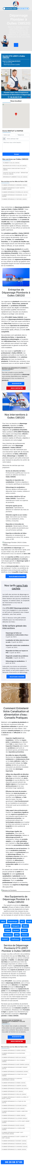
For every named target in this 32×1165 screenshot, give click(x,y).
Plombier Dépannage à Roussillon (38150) (15, 1088)
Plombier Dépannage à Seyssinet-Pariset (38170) (14, 1068)
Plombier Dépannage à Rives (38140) (13, 1125)
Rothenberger (12, 921)
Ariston (7, 930)
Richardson (8, 935)
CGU (12, 1157)
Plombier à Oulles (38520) (11, 162)
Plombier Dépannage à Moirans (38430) (14, 1143)
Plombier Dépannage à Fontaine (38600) (14, 199)
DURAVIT (5, 939)
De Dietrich (26, 939)
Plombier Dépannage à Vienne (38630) (13, 1115)
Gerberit (16, 930)
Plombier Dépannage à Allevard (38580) (14, 1118)
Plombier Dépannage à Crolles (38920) (14, 1094)
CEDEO (24, 930)
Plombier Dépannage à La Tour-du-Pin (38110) (14, 1102)
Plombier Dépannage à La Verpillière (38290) (13, 1129)
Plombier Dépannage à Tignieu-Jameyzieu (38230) (15, 1112)
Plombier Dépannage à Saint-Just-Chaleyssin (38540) (13, 1133)
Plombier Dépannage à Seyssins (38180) (14, 1105)
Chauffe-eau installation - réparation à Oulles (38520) (15, 173)
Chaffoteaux (15, 939)
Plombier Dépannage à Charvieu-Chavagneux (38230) (12, 1079)
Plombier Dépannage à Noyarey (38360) (14, 1140)
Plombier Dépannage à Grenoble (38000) (14, 185)
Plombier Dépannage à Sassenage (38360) (15, 1071)
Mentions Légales (5, 1157)
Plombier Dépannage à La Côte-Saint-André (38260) (15, 1122)
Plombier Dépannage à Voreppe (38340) (14, 1085)
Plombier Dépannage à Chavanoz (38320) (14, 1146)
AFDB (17, 935)
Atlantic (25, 926)
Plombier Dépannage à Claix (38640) (13, 1108)
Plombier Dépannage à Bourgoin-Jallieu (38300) (14, 195)
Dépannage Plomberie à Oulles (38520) (15, 177)
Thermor (25, 935)
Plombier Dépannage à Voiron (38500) (14, 1050)
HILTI (22, 921)
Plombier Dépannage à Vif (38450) (12, 1091)
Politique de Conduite (19, 1159)
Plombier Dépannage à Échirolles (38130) (15, 192)
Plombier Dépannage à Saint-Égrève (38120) (15, 1064)
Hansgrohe (16, 926)
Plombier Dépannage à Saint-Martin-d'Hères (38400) (13, 188)
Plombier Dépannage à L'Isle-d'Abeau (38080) (13, 1061)
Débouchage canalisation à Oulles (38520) (14, 169)
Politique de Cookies (20, 1157)
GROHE (6, 926)
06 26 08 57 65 (23, 8)
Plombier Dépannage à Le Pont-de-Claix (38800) (14, 1075)
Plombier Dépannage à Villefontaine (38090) (13, 1054)
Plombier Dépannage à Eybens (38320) (13, 1082)
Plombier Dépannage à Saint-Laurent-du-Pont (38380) (15, 1137)
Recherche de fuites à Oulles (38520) (15, 165)
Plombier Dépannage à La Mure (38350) (14, 1149)
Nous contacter (17, 388)
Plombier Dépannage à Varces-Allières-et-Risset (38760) (15, 1098)
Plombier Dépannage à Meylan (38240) (14, 1057)
